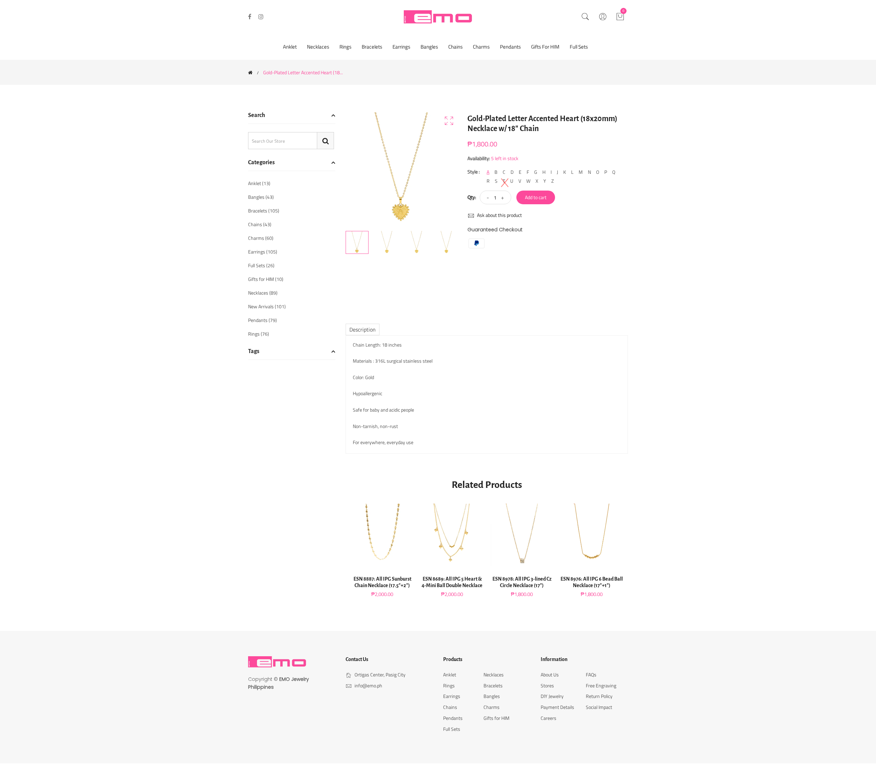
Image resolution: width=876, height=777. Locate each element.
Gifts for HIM (545, 47)
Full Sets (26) (261, 265)
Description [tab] (362, 329)
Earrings (401, 47)
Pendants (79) (262, 320)
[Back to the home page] (250, 72)
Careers (548, 718)
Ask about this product (499, 215)
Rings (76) (258, 333)
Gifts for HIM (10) (265, 279)
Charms (481, 47)
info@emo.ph (368, 685)
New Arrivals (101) (267, 306)
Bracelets (372, 47)
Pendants (510, 47)
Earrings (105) (262, 251)
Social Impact (599, 707)
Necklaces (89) (263, 292)
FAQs (591, 674)
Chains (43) (259, 224)
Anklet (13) (259, 184)
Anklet (290, 47)
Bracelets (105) (263, 210)
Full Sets (579, 47)
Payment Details (557, 707)
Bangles (429, 47)
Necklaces (318, 47)
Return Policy (599, 696)
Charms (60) (260, 238)
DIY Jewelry (552, 696)
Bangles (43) (261, 196)
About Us (550, 674)
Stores (547, 685)
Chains (455, 47)
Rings (345, 47)
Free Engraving (601, 685)
